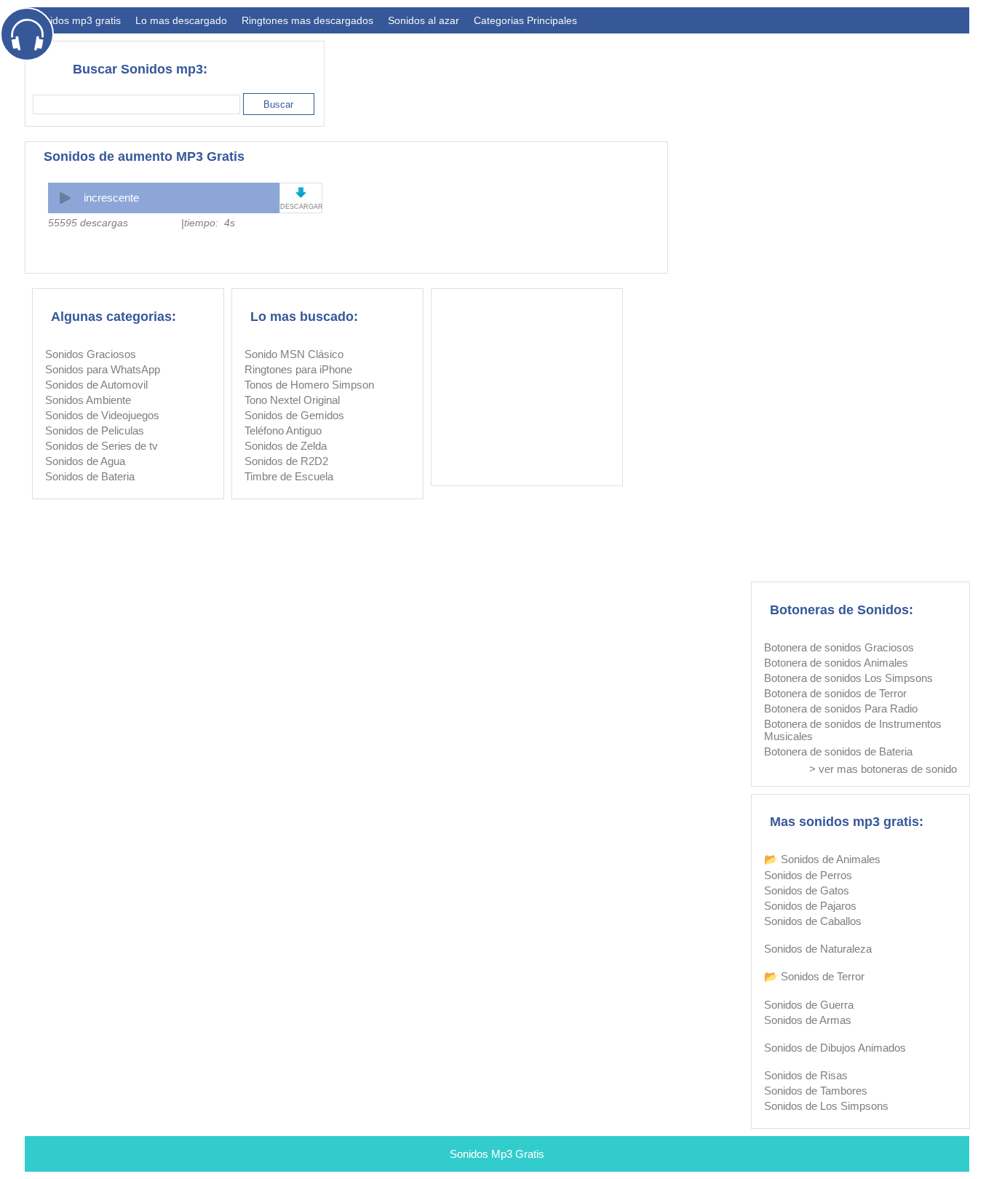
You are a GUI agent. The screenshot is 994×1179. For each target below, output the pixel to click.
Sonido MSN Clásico (293, 354)
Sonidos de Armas (807, 1020)
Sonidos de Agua (85, 461)
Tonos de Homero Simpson (309, 384)
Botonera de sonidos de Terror (835, 693)
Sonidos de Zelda (285, 446)
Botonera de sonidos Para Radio (841, 708)
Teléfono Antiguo (283, 430)
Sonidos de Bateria (90, 476)
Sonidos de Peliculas (94, 430)
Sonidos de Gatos (806, 890)
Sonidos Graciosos (90, 354)
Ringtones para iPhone (298, 369)
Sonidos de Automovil (96, 384)
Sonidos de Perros (808, 875)
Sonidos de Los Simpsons (826, 1106)
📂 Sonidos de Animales (822, 859)
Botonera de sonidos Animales (836, 662)
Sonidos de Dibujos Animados (835, 1047)
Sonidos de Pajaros (810, 906)
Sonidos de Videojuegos (102, 415)
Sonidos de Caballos (813, 921)
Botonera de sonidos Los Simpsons (848, 678)
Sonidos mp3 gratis (76, 20)
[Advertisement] (704, 77)
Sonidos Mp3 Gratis (497, 1154)
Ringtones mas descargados (307, 20)
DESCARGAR (301, 206)
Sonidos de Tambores (815, 1090)
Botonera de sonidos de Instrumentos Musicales (853, 730)
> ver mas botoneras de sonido (883, 769)
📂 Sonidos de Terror (814, 976)
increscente (111, 197)
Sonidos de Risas (806, 1075)
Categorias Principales (525, 20)
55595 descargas (88, 223)
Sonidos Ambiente (88, 400)
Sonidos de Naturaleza (818, 948)
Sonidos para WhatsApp (102, 369)
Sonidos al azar (423, 20)
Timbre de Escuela (288, 476)
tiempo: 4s (209, 223)
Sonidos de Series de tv (101, 446)
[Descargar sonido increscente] (301, 192)
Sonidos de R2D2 (286, 461)
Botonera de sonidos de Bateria (838, 751)
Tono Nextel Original (292, 400)
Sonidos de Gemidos (294, 415)
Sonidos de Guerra (809, 1005)
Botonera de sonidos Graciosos (839, 647)
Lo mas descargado (181, 20)
